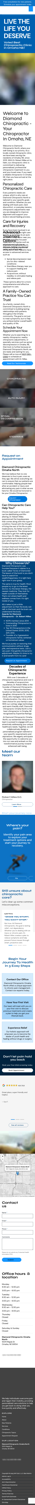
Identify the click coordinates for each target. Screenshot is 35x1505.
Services (5, 1426)
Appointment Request (10, 1436)
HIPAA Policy (6, 1488)
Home (4, 1417)
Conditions (6, 1429)
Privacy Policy (7, 1491)
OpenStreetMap (24, 1196)
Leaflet (16, 1196)
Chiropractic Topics (9, 1433)
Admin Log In (6, 1476)
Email (4, 1221)
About (4, 1420)
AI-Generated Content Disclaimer (13, 1499)
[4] (24, 103)
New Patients (6, 1423)
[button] (17, 1173)
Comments (6, 1237)
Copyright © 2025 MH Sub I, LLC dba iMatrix (17, 1473)
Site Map (5, 1502)
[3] (20, 103)
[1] (10, 103)
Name (4, 1213)
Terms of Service (7, 1494)
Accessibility (6, 1479)
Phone (4, 1229)
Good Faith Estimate (9, 1496)
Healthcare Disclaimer (10, 1485)
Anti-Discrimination (9, 1482)
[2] (15, 103)
